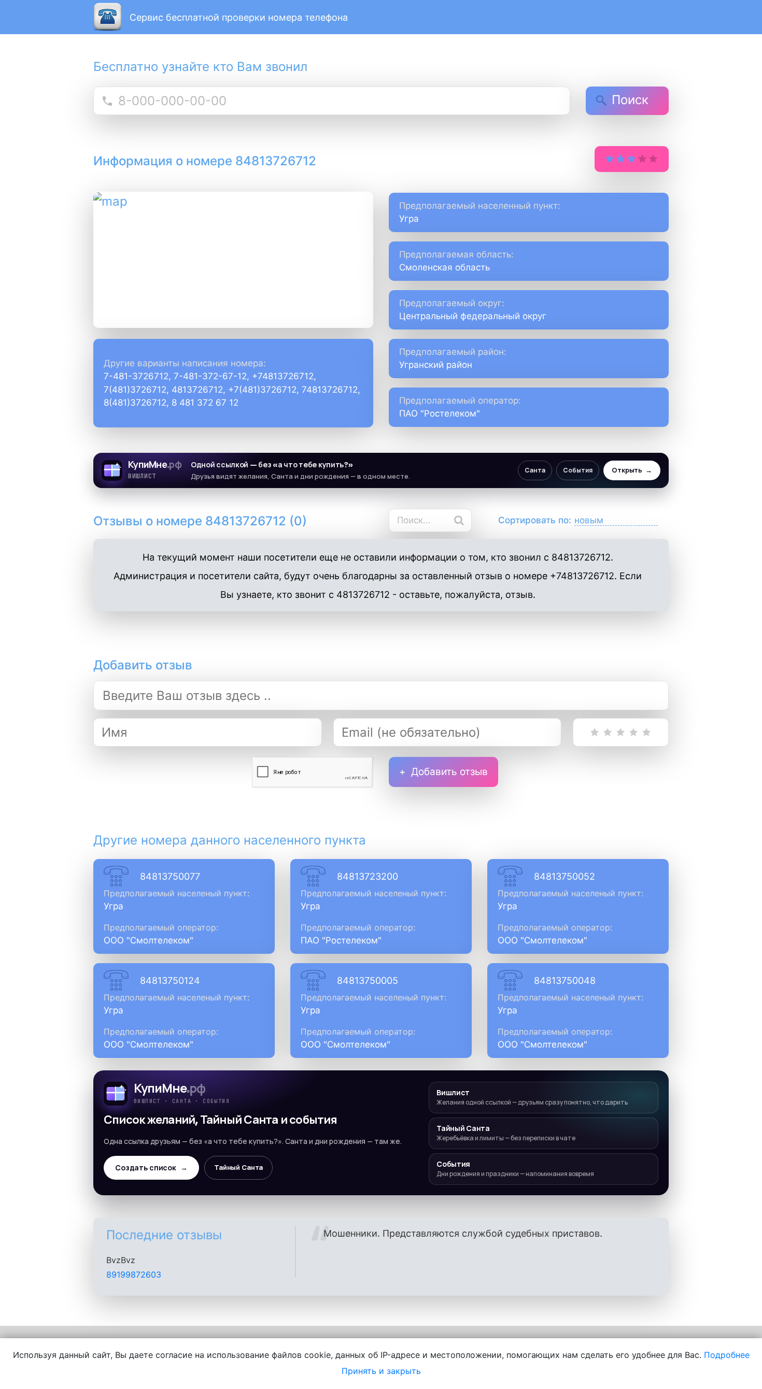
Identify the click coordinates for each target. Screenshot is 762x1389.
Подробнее (727, 1355)
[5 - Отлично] (647, 732)
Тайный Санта (238, 1167)
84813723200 (367, 876)
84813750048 (565, 980)
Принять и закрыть (381, 1371)
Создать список (151, 1167)
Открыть (632, 470)
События (577, 470)
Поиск (630, 99)
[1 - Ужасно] (595, 732)
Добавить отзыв (449, 772)
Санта (535, 470)
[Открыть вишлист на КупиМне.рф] (381, 470)
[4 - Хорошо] (634, 732)
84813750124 (170, 980)
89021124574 (132, 1284)
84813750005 (367, 980)
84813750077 (170, 876)
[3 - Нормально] (621, 732)
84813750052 (564, 876)
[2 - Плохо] (608, 732)
